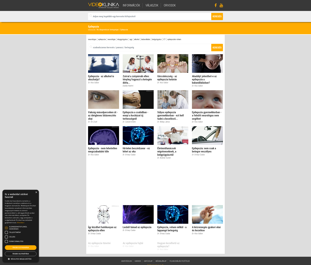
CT (164, 39)
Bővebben (20, 223)
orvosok (170, 5)
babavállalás (145, 39)
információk (131, 5)
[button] (20, 259)
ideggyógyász (122, 39)
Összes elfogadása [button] (21, 247)
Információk (91, 30)
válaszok (152, 5)
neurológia (111, 39)
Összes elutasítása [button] (21, 254)
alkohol (136, 39)
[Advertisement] (155, 182)
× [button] (36, 192)
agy (131, 39)
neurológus (92, 39)
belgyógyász (157, 39)
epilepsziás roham (174, 39)
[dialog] (20, 226)
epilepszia (102, 39)
